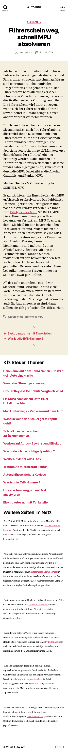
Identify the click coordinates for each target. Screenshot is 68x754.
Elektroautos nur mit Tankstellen (26, 502)
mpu (40, 316)
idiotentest (30, 316)
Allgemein (34, 22)
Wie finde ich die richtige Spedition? (29, 451)
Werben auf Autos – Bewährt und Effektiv (32, 443)
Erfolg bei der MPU (23, 212)
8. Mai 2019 (46, 52)
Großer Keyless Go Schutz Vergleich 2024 (33, 391)
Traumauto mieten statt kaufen (25, 467)
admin (28, 52)
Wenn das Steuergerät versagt (25, 383)
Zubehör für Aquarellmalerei (29, 679)
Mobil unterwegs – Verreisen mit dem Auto (33, 411)
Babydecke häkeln (51, 642)
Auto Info (34, 7)
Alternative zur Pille (38, 605)
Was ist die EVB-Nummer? (22, 482)
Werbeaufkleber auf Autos (22, 459)
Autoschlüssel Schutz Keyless (24, 474)
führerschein (15, 316)
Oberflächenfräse (35, 716)
